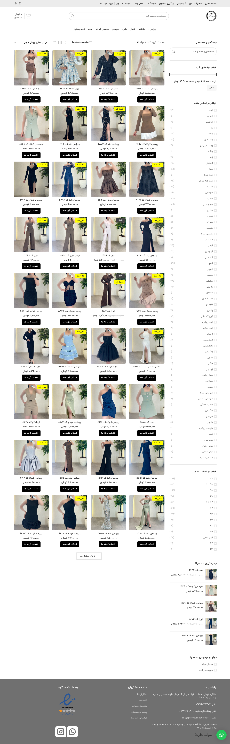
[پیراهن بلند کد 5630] (211, 639)
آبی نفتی (208, 328)
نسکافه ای (207, 298)
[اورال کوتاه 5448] (31, 401)
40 (211, 496)
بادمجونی (208, 345)
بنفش (210, 133)
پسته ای (208, 139)
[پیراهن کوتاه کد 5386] (69, 346)
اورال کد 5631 (108, 255)
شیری (210, 216)
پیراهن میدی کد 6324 (69, 703)
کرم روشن (207, 446)
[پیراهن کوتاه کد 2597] (146, 123)
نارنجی (209, 287)
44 (211, 514)
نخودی (209, 292)
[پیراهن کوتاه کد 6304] (69, 627)
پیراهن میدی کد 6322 (108, 648)
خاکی (210, 363)
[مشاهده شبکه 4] (54, 43)
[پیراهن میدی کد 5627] (31, 346)
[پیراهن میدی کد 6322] (108, 627)
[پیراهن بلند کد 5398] (69, 179)
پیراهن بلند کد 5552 (108, 703)
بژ (212, 128)
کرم (211, 263)
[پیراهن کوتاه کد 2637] (146, 290)
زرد (211, 157)
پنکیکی (209, 351)
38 (211, 490)
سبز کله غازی (206, 181)
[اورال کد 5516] (108, 290)
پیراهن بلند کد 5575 (108, 533)
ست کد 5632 (196, 570)
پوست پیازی (206, 145)
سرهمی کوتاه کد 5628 (191, 586)
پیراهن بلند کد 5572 (108, 144)
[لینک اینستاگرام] (20, 3)
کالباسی (209, 257)
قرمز (210, 245)
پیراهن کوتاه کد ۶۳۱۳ (70, 589)
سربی (210, 387)
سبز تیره (208, 175)
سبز (211, 169)
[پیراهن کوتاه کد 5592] (108, 346)
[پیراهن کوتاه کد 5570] (31, 290)
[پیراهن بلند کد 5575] (108, 513)
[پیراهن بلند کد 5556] (146, 457)
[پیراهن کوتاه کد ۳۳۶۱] (31, 179)
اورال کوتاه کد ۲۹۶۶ (108, 88)
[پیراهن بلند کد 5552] (108, 683)
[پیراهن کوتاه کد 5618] (108, 401)
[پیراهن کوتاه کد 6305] (146, 568)
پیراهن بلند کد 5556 (146, 478)
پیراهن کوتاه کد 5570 (31, 311)
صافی (211, 87)
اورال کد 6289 (31, 255)
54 (211, 549)
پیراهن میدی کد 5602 (69, 422)
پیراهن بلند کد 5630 (192, 635)
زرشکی (209, 163)
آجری (210, 116)
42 (211, 508)
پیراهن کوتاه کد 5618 (108, 422)
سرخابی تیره (206, 392)
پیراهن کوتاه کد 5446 (31, 88)
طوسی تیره (207, 233)
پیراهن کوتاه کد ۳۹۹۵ (31, 703)
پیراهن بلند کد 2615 (147, 533)
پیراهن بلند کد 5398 (69, 200)
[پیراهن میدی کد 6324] (69, 683)
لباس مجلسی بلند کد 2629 (146, 366)
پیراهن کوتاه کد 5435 (69, 311)
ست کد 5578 (147, 422)
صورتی (209, 222)
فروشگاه (151, 42)
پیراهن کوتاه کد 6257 (31, 648)
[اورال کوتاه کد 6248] (146, 683)
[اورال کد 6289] (31, 234)
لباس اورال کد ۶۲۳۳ (70, 255)
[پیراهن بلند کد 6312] (69, 123)
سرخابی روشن (205, 398)
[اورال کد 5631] (108, 234)
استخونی (208, 340)
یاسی (210, 310)
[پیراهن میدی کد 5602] (69, 401)
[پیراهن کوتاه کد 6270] (108, 568)
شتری (210, 210)
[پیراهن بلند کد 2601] (146, 234)
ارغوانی (209, 334)
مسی (210, 275)
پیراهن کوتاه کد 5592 (108, 366)
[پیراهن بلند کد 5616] (108, 457)
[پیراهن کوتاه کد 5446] (31, 68)
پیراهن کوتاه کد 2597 (147, 144)
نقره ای (209, 304)
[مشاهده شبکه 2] (65, 43)
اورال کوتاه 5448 (31, 422)
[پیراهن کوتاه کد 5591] (211, 606)
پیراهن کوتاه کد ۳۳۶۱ (31, 200)
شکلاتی (209, 410)
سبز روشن (207, 375)
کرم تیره (208, 440)
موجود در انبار (206, 670)
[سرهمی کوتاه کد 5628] (211, 590)
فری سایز (208, 537)
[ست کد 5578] (146, 401)
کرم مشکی (207, 451)
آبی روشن (207, 322)
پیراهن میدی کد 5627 (31, 366)
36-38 (209, 484)
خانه (162, 42)
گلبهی (210, 269)
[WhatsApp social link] (16, 3)
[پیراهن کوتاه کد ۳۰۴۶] (146, 179)
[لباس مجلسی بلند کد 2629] (146, 346)
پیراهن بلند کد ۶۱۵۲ (31, 589)
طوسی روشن (206, 428)
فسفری (209, 239)
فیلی (210, 434)
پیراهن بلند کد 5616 (108, 478)
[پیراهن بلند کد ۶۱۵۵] (146, 627)
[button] (221, 735)
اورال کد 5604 (196, 619)
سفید (210, 198)
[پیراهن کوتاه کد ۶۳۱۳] (69, 568)
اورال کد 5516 (108, 311)
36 (211, 478)
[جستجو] (72, 16)
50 (211, 531)
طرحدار (209, 416)
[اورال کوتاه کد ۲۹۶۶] (108, 68)
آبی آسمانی (207, 316)
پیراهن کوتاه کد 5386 (69, 366)
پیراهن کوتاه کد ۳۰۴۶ (147, 200)
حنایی (210, 357)
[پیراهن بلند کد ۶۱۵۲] (31, 568)
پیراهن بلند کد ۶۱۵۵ (147, 648)
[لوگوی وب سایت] (211, 15)
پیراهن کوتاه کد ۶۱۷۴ (31, 478)
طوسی (209, 228)
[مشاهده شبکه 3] (60, 43)
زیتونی (209, 369)
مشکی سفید (206, 457)
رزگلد (210, 151)
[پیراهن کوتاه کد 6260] (69, 513)
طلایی (210, 422)
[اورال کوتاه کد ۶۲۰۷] (69, 68)
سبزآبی (209, 381)
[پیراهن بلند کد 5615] (69, 457)
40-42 (209, 502)
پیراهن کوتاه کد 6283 (31, 533)
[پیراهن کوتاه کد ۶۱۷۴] (31, 457)
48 (211, 525)
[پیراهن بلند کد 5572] (108, 123)
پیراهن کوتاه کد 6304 (70, 648)
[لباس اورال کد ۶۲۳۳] (69, 234)
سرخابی (209, 192)
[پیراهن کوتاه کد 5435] (69, 290)
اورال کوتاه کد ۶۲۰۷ (70, 88)
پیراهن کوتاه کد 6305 (147, 589)
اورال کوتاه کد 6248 (147, 703)
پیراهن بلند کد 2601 (147, 255)
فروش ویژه (207, 664)
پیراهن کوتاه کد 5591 (192, 603)
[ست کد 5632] (211, 574)
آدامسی (209, 122)
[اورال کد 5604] (211, 623)
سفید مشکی (206, 404)
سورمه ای (208, 204)
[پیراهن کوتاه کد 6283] (31, 513)
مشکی (209, 281)
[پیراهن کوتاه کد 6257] (31, 627)
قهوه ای (209, 251)
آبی (211, 110)
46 (211, 519)
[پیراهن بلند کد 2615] (146, 513)
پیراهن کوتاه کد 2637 (147, 311)
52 (211, 543)
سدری (210, 186)
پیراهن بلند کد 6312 (70, 144)
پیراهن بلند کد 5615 (70, 478)
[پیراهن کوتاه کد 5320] (146, 68)
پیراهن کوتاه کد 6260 (70, 533)
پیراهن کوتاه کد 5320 (147, 88)
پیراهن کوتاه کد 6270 (108, 589)
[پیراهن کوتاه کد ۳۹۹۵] (31, 683)
